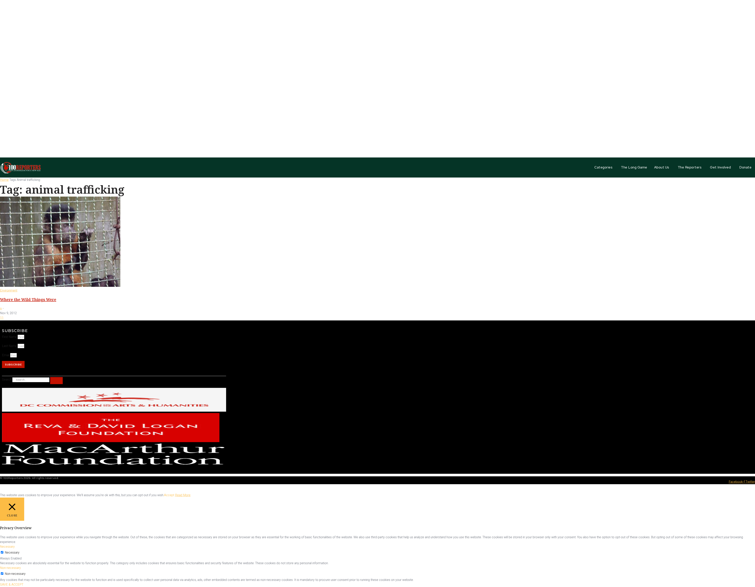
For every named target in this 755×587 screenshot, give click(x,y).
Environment (8, 290)
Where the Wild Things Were (28, 299)
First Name (10, 337)
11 (2, 318)
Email (6, 355)
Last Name (10, 346)
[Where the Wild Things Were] (60, 285)
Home (4, 180)
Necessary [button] (7, 546)
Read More (183, 495)
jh (1, 308)
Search (7, 379)
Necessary (12, 552)
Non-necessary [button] (10, 568)
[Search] (56, 380)
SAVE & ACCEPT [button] (11, 584)
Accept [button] (169, 495)
